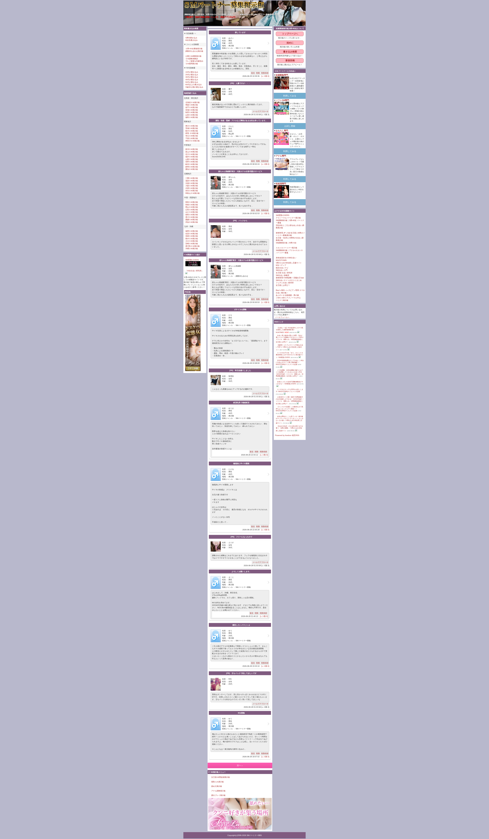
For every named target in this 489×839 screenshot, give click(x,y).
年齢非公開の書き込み (194, 87)
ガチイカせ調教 (240, 309)
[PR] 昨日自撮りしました (240, 370)
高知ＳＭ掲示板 (191, 222)
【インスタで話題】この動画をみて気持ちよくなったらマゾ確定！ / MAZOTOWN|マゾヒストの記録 (289, 409)
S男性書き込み (191, 38)
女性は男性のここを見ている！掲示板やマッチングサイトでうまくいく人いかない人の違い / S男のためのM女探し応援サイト (289, 420)
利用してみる (289, 96)
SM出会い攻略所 (282, 275)
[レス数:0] (265, 76)
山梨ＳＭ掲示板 (191, 159)
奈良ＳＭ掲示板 (191, 191)
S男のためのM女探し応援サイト (289, 263)
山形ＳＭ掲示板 (191, 115)
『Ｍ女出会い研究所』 (194, 271)
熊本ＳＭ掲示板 (191, 239)
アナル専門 (281, 156)
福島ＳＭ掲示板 (191, 117)
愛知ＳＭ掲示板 (191, 169)
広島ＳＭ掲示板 (191, 210)
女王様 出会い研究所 (284, 273)
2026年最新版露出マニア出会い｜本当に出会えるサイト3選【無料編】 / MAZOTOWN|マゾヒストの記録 (290, 362)
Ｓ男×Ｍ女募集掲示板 (193, 49)
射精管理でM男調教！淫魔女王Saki (290, 278)
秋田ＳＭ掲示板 (191, 112)
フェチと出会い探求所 (285, 283)
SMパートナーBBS (254, 835)
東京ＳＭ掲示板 (191, 126)
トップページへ (290, 34)
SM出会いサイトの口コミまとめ (289, 280)
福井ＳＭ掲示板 (191, 157)
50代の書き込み (191, 82)
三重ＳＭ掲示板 (191, 178)
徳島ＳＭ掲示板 (191, 215)
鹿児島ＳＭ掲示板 (192, 246)
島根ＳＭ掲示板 (191, 205)
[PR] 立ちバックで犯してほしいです (241, 673)
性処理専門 (281, 183)
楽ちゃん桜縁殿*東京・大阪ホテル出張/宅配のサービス (240, 171)
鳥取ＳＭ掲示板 (191, 202)
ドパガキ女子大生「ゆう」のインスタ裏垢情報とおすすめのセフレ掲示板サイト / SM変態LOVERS (289, 355)
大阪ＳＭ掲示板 (191, 186)
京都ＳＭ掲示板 (191, 183)
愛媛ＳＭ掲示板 (191, 220)
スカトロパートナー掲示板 (286, 248)
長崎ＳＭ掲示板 (191, 236)
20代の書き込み (191, 75)
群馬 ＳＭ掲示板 (191, 133)
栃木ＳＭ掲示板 (191, 131)
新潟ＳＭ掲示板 (191, 149)
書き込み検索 (290, 51)
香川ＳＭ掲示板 (191, 217)
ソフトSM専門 (282, 100)
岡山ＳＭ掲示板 (191, 207)
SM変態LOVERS (192, 260)
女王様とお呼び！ (283, 285)
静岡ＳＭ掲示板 (191, 167)
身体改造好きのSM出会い (286, 258)
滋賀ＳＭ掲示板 (191, 181)
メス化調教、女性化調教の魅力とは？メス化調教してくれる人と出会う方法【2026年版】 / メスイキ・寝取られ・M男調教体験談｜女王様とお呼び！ (289, 373)
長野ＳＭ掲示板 (191, 162)
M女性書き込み (191, 40)
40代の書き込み (191, 80)
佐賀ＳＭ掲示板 (191, 234)
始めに (290, 42)
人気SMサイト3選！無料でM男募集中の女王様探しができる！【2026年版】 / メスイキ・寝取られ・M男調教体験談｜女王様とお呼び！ (289, 400)
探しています (240, 32)
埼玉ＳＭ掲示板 (191, 136)
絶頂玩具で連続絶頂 (241, 403)
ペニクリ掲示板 (282, 300)
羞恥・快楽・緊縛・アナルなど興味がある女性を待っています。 (241, 120)
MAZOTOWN (281, 260)
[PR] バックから (240, 221)
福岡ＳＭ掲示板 (191, 231)
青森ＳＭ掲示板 (191, 105)
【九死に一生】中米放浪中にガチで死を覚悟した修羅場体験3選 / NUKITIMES (289, 330)
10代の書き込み (191, 72)
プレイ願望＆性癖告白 (194, 61)
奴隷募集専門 (282, 75)
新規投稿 (290, 60)
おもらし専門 (282, 130)
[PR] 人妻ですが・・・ (240, 83)
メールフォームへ (282, 317)
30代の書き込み (191, 77)
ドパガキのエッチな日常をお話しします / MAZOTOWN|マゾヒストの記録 (289, 390)
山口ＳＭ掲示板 (191, 212)
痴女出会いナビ (282, 268)
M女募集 (241, 713)
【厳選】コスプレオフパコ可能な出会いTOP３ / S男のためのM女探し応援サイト (289, 347)
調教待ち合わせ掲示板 (194, 51)
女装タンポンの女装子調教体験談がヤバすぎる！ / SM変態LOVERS (289, 383)
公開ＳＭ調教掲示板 (193, 56)
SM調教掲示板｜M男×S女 (286, 243)
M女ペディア (281, 265)
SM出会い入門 (281, 270)
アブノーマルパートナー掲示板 (288, 218)
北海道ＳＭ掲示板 (192, 102)
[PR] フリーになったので (241, 537)
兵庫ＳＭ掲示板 (191, 188)
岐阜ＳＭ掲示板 (191, 164)
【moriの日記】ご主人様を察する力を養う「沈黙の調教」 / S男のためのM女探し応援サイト (289, 428)
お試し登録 (289, 126)
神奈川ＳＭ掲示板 (192, 141)
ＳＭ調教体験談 (191, 59)
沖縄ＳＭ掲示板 (191, 248)
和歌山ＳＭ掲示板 (192, 193)
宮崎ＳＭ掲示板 (191, 244)
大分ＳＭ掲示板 (191, 241)
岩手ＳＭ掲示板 (191, 107)
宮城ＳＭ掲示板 (191, 110)
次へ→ (240, 765)
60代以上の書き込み (193, 85)
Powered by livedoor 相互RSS (287, 435)
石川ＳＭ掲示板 (191, 154)
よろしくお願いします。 (241, 571)
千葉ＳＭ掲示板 (191, 138)
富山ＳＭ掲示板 (191, 152)
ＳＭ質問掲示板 (191, 64)
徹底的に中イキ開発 (241, 463)
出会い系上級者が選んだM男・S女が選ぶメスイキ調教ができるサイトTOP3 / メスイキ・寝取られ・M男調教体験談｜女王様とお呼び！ (289, 339)
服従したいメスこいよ (241, 625)
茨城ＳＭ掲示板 (191, 128)
